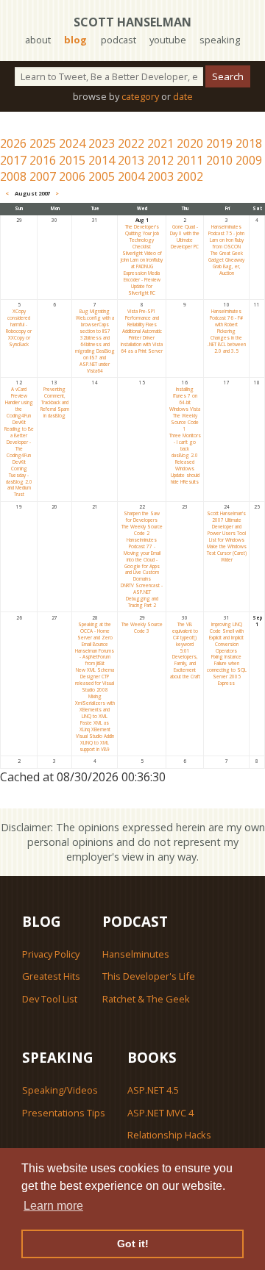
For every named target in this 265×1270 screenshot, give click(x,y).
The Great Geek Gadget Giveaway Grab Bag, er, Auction (226, 263)
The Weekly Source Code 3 (142, 627)
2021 (160, 143)
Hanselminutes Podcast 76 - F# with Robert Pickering (226, 321)
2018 (249, 143)
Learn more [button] (53, 1205)
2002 (190, 176)
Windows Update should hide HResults (185, 475)
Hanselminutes (135, 954)
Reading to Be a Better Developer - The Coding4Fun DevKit (19, 445)
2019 (219, 143)
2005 (101, 176)
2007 (42, 176)
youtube (167, 39)
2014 (101, 160)
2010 (219, 160)
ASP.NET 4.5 (153, 1090)
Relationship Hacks (169, 1134)
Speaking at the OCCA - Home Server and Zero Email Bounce (95, 634)
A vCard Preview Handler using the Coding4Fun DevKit (19, 406)
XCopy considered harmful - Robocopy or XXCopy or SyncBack (19, 328)
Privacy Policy (51, 954)
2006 (72, 176)
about (38, 39)
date (183, 96)
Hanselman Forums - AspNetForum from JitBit (94, 657)
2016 (42, 160)
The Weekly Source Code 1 (185, 422)
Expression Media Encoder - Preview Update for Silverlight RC (142, 283)
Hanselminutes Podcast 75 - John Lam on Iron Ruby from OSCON (226, 236)
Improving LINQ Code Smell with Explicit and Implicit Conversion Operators (226, 637)
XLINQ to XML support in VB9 (95, 746)
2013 (131, 160)
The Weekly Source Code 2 (142, 530)
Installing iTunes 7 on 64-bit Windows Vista (184, 399)
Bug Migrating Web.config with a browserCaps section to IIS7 (95, 321)
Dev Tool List (49, 998)
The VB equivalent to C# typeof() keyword (185, 634)
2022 (131, 143)
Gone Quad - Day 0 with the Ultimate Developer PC (184, 236)
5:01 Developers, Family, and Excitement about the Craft (185, 664)
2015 (72, 160)
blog (75, 39)
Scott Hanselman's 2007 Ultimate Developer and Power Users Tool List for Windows (226, 526)
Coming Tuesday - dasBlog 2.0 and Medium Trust (19, 481)
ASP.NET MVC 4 (160, 1112)
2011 (190, 160)
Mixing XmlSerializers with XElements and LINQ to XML (95, 706)
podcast (118, 39)
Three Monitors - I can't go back (185, 442)
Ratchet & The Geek (146, 998)
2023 (101, 143)
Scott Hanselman (132, 22)
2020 (190, 143)
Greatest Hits (51, 976)
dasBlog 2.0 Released (185, 458)
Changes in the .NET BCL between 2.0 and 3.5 (227, 344)
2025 (42, 143)
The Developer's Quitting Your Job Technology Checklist (142, 236)
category (140, 96)
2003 (160, 176)
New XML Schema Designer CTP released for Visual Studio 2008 (94, 680)
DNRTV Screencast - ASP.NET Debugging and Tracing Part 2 (142, 595)
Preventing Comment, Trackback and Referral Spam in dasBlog (54, 402)
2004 (131, 176)
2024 (72, 143)
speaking (219, 39)
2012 (160, 160)
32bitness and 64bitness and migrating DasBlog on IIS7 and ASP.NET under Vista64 (95, 354)
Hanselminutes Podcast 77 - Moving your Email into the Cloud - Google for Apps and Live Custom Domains (142, 560)
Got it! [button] (133, 1243)
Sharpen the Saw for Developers (142, 516)
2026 (13, 143)
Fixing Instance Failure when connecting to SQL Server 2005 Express (227, 669)
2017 (13, 160)
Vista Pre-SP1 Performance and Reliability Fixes (142, 318)
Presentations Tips (63, 1112)
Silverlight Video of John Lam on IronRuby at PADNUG (142, 260)
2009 (249, 160)
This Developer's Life (148, 976)
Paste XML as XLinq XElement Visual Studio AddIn (95, 729)
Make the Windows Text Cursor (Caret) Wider (227, 553)
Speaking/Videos (60, 1090)
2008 (13, 176)
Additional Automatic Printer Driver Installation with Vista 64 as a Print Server (142, 341)
